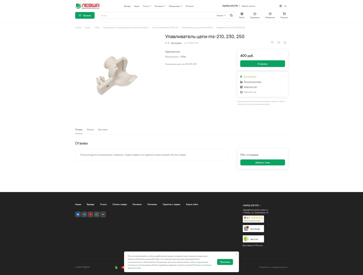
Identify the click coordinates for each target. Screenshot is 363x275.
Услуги (103, 204)
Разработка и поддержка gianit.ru (273, 267)
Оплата (90, 129)
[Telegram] (84, 214)
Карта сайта (192, 204)
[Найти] (231, 15)
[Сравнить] (279, 42)
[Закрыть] (236, 254)
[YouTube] (90, 214)
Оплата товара (119, 204)
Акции (78, 204)
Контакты (137, 204)
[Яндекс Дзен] (103, 214)
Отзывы (79, 129)
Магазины (152, 204)
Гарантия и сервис (172, 204)
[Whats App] (97, 214)
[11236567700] (117, 76)
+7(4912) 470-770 (230, 6)
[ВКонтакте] (78, 214)
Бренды (90, 204)
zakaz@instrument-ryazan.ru (255, 209)
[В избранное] (272, 42)
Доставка (102, 129)
